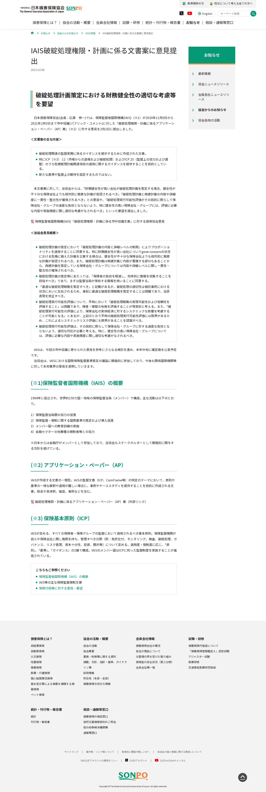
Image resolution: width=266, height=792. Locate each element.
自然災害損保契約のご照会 (99, 722)
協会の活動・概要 (95, 638)
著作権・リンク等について (100, 751)
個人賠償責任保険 (42, 678)
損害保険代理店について (203, 646)
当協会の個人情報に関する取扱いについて (179, 751)
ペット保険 (37, 695)
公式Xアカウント (138, 760)
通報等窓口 (90, 733)
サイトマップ (71, 751)
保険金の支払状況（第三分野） (155, 662)
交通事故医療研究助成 (202, 667)
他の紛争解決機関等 (95, 727)
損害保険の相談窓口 (95, 716)
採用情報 (88, 673)
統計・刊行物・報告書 (46, 709)
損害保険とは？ (42, 638)
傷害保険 (36, 667)
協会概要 (88, 651)
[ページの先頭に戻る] (243, 777)
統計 (33, 716)
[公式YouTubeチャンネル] (189, 14)
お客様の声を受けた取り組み (153, 656)
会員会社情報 (145, 638)
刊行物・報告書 (40, 722)
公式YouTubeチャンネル (173, 760)
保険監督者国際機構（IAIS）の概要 (63, 576)
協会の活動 (90, 646)
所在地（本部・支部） (97, 678)
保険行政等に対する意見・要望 (61, 588)
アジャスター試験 (199, 656)
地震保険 (36, 662)
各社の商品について (148, 651)
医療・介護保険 (40, 673)
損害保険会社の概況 (148, 646)
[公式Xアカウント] (181, 14)
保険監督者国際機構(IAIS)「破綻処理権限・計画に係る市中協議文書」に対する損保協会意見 (100, 221)
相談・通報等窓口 (95, 709)
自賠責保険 (37, 646)
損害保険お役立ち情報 (97, 684)
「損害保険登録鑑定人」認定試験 (208, 651)
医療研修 (193, 662)
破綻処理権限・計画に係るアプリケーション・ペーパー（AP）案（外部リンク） (91, 501)
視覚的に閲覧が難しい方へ (136, 751)
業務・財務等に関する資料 (99, 656)
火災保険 (36, 656)
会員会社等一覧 (145, 667)
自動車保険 (37, 651)
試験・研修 (196, 638)
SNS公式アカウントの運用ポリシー (99, 760)
